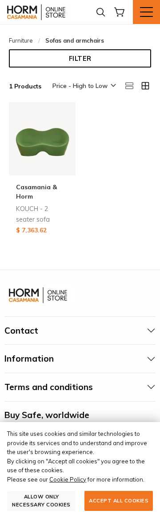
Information (29, 358)
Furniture (21, 40)
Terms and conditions (48, 387)
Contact (21, 330)
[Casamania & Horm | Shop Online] (37, 12)
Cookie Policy (67, 479)
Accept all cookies (118, 501)
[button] (83, 86)
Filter (80, 59)
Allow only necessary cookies (41, 500)
